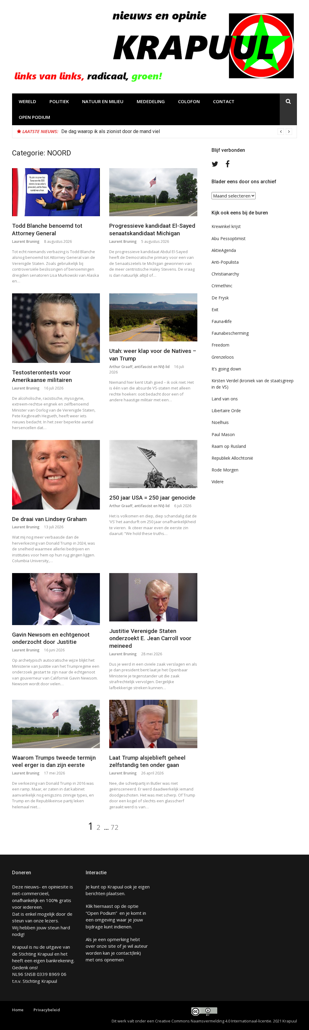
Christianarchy (225, 274)
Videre (218, 481)
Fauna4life (222, 321)
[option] (176, 131)
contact (124, 953)
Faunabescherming (230, 333)
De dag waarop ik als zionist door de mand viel (110, 131)
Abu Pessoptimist (229, 238)
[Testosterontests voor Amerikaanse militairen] (56, 328)
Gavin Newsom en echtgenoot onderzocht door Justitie (51, 638)
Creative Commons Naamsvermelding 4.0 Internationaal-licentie (213, 1021)
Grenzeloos (223, 357)
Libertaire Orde (226, 410)
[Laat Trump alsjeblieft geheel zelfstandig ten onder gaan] (153, 724)
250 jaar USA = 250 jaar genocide (152, 497)
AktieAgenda (224, 250)
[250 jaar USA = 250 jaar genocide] (153, 464)
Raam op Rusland (229, 446)
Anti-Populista (225, 262)
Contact (223, 101)
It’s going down (226, 369)
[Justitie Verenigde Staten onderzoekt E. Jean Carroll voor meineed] (153, 597)
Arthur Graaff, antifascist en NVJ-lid (139, 366)
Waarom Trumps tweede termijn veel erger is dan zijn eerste (54, 761)
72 (115, 827)
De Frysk (220, 298)
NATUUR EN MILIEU (102, 101)
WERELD (27, 101)
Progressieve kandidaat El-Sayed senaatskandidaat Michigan (152, 229)
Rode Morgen (225, 470)
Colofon (189, 101)
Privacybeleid (46, 1009)
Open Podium (34, 117)
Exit (215, 309)
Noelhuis (220, 422)
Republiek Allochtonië (232, 458)
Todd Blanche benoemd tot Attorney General (47, 229)
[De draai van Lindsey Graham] (56, 475)
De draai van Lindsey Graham (49, 519)
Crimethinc (222, 285)
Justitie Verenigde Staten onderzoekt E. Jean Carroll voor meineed (150, 638)
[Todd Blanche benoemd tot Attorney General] (56, 192)
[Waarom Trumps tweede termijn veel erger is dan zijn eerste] (56, 724)
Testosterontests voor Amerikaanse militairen (42, 376)
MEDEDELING (151, 101)
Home (18, 1009)
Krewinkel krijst (226, 226)
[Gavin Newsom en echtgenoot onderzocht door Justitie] (56, 599)
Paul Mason (223, 434)
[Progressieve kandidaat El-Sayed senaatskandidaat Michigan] (153, 192)
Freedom (220, 345)
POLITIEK (59, 101)
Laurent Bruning (26, 241)
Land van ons (225, 399)
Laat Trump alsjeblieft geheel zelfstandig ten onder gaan (147, 761)
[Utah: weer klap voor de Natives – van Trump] (153, 317)
